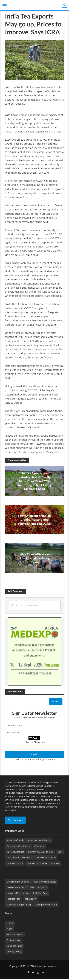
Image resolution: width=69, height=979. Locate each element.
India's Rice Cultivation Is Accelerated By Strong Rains (34, 558)
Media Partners (15, 934)
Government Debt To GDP (20, 887)
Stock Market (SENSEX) (19, 904)
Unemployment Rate (46, 904)
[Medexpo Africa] (34, 651)
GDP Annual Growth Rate (20, 857)
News (10, 928)
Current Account (15, 851)
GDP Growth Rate (46, 857)
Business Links (14, 945)
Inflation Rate (40, 893)
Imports (42, 887)
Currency (39, 846)
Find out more (15, 820)
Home (10, 922)
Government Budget (45, 881)
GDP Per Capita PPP (37, 863)
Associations (13, 940)
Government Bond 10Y (19, 881)
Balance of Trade (15, 840)
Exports (55, 863)
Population (30, 898)
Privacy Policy (14, 951)
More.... (56, 701)
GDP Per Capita (15, 863)
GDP (60, 851)
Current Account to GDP (40, 851)
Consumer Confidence (18, 846)
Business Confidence (39, 840)
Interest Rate (13, 898)
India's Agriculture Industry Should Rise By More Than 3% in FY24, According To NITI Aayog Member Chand (34, 481)
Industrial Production (18, 893)
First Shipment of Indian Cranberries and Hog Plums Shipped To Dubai (34, 519)
